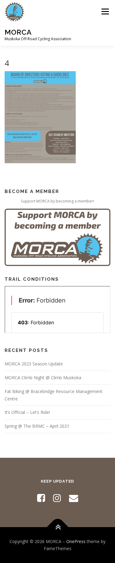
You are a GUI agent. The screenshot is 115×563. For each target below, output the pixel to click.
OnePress (76, 541)
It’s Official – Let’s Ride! (27, 412)
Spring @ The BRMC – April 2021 (37, 426)
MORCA (18, 32)
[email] (73, 498)
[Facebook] (41, 498)
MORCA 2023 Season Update (34, 364)
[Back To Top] (57, 527)
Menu (105, 11)
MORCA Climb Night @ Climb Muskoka (43, 377)
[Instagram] (57, 498)
